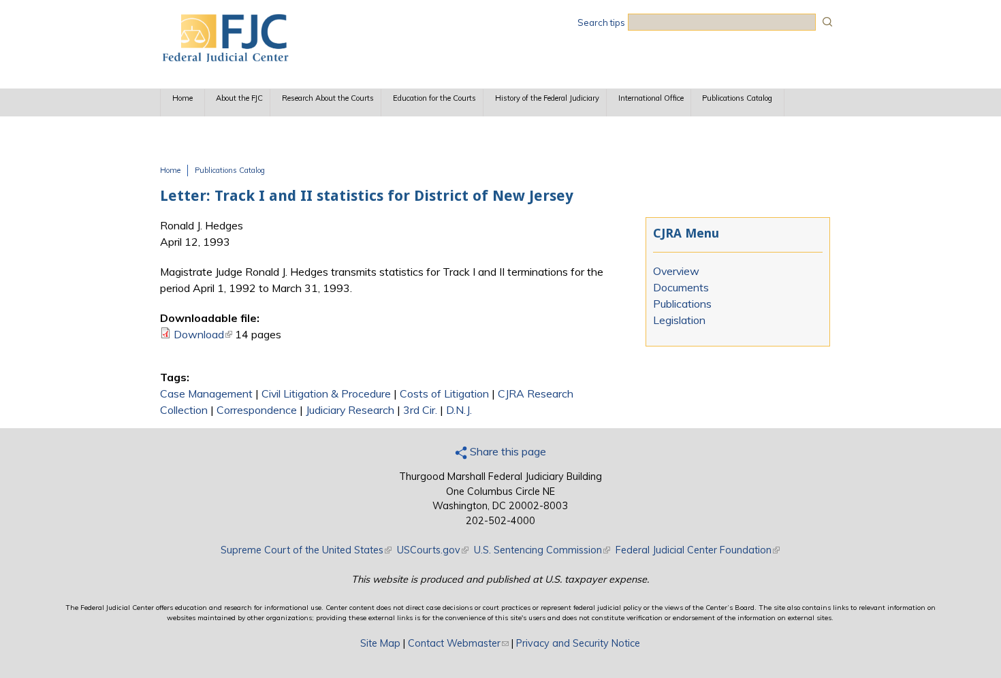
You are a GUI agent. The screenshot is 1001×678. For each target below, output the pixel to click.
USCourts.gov (432, 550)
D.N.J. (459, 410)
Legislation (679, 320)
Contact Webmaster (458, 643)
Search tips (601, 22)
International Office (651, 98)
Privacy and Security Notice (578, 643)
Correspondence (257, 410)
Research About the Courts (328, 98)
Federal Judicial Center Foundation (698, 550)
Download (203, 334)
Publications (682, 303)
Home (182, 98)
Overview (676, 271)
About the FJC (239, 98)
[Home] (224, 58)
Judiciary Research (350, 410)
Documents (681, 287)
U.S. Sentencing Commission (542, 550)
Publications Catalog (737, 98)
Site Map (380, 643)
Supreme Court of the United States (306, 550)
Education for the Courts (434, 98)
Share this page (506, 451)
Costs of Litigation (444, 393)
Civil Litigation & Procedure (326, 393)
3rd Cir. (420, 410)
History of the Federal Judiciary (547, 98)
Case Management (206, 393)
